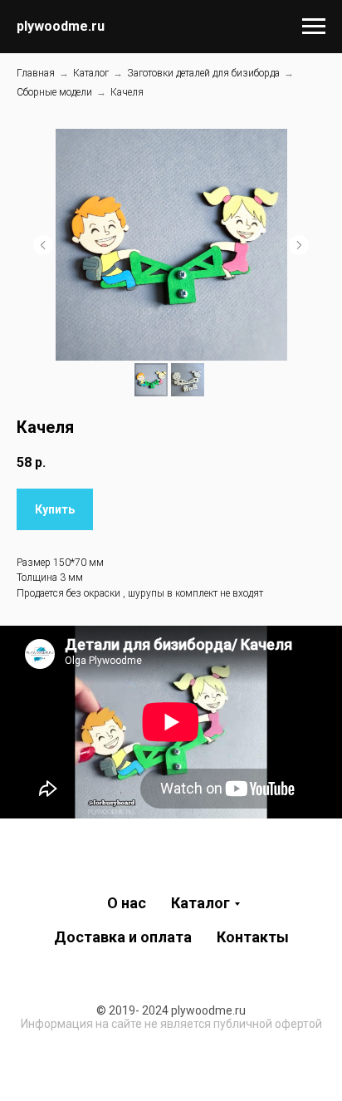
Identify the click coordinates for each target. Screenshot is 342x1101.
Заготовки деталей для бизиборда (203, 73)
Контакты (253, 937)
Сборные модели (54, 92)
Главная (36, 73)
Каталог (91, 73)
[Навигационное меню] (313, 26)
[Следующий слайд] (299, 245)
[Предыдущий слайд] (43, 245)
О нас (126, 903)
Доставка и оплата (123, 937)
